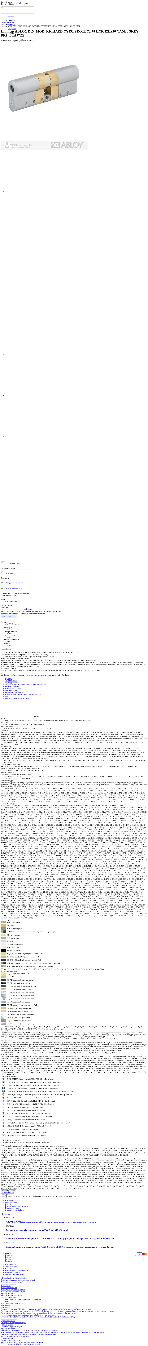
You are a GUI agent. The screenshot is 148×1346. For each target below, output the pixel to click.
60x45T (91, 888)
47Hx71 (22, 866)
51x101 (45, 872)
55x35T (123, 879)
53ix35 (125, 877)
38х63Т (67, 840)
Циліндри (8, 679)
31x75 (49, 816)
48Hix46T (68, 866)
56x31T (132, 881)
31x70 (19, 816)
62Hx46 (100, 892)
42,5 (73, 789)
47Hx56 (116, 864)
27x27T (26, 808)
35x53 (37, 829)
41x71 (110, 849)
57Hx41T (31, 885)
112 (24, 799)
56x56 (54, 883)
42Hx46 (85, 851)
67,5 (111, 791)
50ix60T (87, 868)
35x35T (128, 827)
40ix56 (53, 842)
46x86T (130, 862)
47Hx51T (107, 864)
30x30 (36, 810)
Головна (11, 16)
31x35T (89, 812)
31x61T (117, 814)
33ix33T (40, 821)
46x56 (50, 862)
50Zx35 (20, 872)
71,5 (12, 793)
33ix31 (24, 821)
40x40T (57, 844)
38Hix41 (33, 838)
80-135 (3, 795)
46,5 (90, 789)
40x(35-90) (7, 844)
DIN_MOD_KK (65, 760)
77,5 (120, 793)
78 (126, 793)
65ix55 (91, 894)
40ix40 (124, 840)
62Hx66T (31, 894)
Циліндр (25, 724)
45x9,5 (99, 859)
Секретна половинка (11, 724)
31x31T (66, 812)
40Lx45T (124, 842)
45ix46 (100, 855)
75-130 (82, 793)
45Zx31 (108, 859)
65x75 (102, 896)
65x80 (118, 896)
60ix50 (20, 888)
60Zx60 (59, 890)
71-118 (5, 793)
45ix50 (107, 855)
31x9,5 (104, 816)
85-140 (63, 795)
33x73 (107, 823)
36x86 (90, 834)
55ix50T (62, 879)
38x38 (27, 840)
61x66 (3, 892)
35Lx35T (59, 827)
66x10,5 (142, 896)
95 (17, 797)
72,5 (39, 793)
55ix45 (37, 879)
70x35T (68, 901)
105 (103, 797)
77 (107, 793)
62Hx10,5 (36, 892)
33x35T (37, 823)
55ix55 (70, 879)
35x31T (112, 827)
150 (47, 802)
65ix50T (83, 894)
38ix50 (142, 838)
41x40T (128, 847)
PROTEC (129, 742)
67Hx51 (129, 898)
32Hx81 (6, 821)
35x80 (124, 829)
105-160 (111, 797)
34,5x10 (34, 825)
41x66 (94, 849)
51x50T (103, 872)
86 (69, 795)
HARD (23, 770)
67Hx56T (13, 901)
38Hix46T (62, 838)
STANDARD (26, 779)
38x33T (19, 840)
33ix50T (115, 821)
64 (64, 791)
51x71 (30, 875)
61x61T (141, 890)
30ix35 (115, 808)
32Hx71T (141, 818)
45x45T (126, 857)
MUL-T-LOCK (8, 729)
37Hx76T (118, 836)
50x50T (44, 870)
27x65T (73, 808)
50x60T (76, 870)
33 (21, 789)
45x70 (60, 859)
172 (86, 802)
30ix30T (107, 808)
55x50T (3, 881)
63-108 (57, 791)
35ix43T (109, 825)
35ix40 (91, 825)
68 (117, 791)
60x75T (26, 890)
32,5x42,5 (129, 816)
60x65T (140, 888)
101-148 (71, 797)
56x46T (29, 883)
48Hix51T (87, 866)
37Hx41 (16, 836)
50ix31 (3, 868)
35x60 (68, 829)
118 (55, 799)
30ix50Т (20, 810)
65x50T (46, 896)
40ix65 (70, 842)
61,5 (19, 791)
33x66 (100, 823)
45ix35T (50, 855)
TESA (41, 729)
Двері (7, 696)
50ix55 (70, 868)
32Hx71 (132, 818)
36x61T (35, 834)
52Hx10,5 (64, 875)
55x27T (106, 879)
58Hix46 (124, 885)
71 (145, 791)
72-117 (24, 793)
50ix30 (137, 866)
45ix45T (91, 855)
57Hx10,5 (118, 883)
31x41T (136, 812)
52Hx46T (138, 875)
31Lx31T (140, 810)
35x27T (104, 827)
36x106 (68, 831)
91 (129, 795)
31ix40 (122, 810)
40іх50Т (86, 847)
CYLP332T (129, 777)
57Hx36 (4, 885)
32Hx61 (114, 818)
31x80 (72, 816)
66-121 (93, 791)
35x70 (99, 829)
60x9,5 (50, 890)
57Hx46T (49, 885)
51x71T (38, 875)
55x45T (140, 879)
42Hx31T (38, 851)
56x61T (77, 883)
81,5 (22, 795)
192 (109, 802)
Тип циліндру (6, 746)
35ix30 (43, 825)
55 (136, 789)
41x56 (46, 849)
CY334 (75, 777)
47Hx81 (39, 866)
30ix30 (98, 808)
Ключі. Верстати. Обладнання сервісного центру (23, 694)
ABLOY (26, 729)
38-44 (43, 789)
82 (28, 795)
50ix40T (36, 868)
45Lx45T (48, 857)
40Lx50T (133, 842)
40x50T (96, 844)
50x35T (12, 870)
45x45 (118, 857)
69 (122, 791)
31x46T (22, 814)
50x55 (52, 870)
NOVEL (139, 742)
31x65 (133, 814)
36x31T (85, 831)
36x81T (82, 834)
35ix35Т (83, 825)
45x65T (52, 859)
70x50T (94, 901)
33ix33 (32, 821)
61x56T (125, 890)
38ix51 (3, 840)
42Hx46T (94, 851)
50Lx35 (103, 868)
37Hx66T (108, 836)
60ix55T (37, 888)
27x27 (18, 808)
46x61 (66, 862)
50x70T (108, 870)
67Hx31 (74, 898)
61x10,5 (75, 890)
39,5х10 (75, 840)
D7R (86, 742)
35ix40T (100, 825)
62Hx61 (4, 894)
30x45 (83, 810)
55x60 (27, 881)
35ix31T (59, 825)
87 (80, 795)
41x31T (111, 847)
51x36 (61, 872)
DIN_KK (6, 760)
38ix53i (11, 840)
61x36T (91, 890)
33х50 (138, 823)
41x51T (38, 849)
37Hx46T (43, 836)
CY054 (101, 777)
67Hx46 (111, 898)
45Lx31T (21, 857)
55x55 (11, 881)
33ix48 (106, 821)
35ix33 (67, 825)
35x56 (60, 829)
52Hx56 (22, 877)
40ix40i (132, 840)
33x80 (115, 823)
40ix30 (83, 840)
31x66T (11, 816)
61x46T (108, 890)
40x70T (22, 847)
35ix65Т (33, 827)
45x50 (134, 857)
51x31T (53, 872)
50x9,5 (3, 872)
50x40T (20, 870)
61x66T (11, 892)
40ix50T (28, 842)
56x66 (85, 883)
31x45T (6, 814)
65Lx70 (108, 894)
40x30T (24, 844)
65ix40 (74, 894)
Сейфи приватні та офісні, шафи (17, 698)
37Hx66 (99, 836)
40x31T (32, 844)
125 (103, 799)
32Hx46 (59, 818)
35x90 (11, 831)
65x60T (62, 896)
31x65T (141, 814)
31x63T (125, 814)
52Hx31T (83, 875)
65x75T (110, 896)
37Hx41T (25, 836)
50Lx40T (112, 868)
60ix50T (28, 888)
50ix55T (78, 868)
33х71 (11, 825)
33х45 (130, 823)
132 (142, 799)
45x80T (91, 859)
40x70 (14, 847)
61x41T (100, 890)
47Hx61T (135, 864)
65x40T (20, 896)
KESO (34, 729)
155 (58, 802)
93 (7, 797)
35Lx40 (68, 827)
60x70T (11, 890)
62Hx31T (54, 892)
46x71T (106, 862)
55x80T (98, 881)
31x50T (38, 814)
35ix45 (117, 825)
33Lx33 (132, 821)
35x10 (96, 827)
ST (17, 779)
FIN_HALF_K (121, 760)
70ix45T (41, 901)
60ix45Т (12, 888)
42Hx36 (48, 851)
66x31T (6, 898)
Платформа (5, 730)
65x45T (37, 896)
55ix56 (87, 879)
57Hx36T (13, 885)
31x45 (144, 812)
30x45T (91, 810)
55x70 (59, 881)
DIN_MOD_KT (79, 760)
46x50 (27, 862)
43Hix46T (62, 853)
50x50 (37, 870)
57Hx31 (127, 883)
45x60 (21, 859)
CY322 (26, 777)
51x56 (127, 872)
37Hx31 (124, 834)
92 (140, 795)
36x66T (51, 834)
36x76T (74, 834)
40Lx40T (106, 842)
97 (34, 797)
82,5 (41, 795)
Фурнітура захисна (12, 683)
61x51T (117, 890)
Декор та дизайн (11, 690)
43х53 (26, 855)
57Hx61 (96, 885)
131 (137, 799)
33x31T (13, 823)
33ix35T (57, 821)
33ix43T (90, 821)
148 (41, 802)
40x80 (46, 847)
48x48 (104, 866)
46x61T (74, 862)
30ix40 (132, 808)
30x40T (75, 810)
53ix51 (133, 877)
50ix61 (95, 868)
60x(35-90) (56, 888)
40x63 (135, 844)
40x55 (104, 844)
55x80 (90, 881)
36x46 (124, 831)
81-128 (16, 795)
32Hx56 (96, 818)
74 (57, 793)
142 (19, 802)
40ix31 (91, 840)
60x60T (124, 888)
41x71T (118, 849)
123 (92, 799)
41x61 (70, 849)
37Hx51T (62, 836)
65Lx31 (99, 894)
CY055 (109, 777)
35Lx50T (77, 827)
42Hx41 (66, 851)
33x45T (85, 823)
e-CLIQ (94, 742)
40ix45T (12, 842)
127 (114, 799)
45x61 (37, 859)
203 (120, 802)
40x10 (16, 844)
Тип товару (5, 722)
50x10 (141, 868)
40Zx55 (69, 847)
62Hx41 (82, 892)
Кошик (3, 2)
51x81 (46, 875)
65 (75, 791)
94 (12, 797)
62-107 (31, 791)
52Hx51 (4, 877)
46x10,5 (116, 859)
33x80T (122, 823)
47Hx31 (24, 864)
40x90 (61, 847)
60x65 (132, 888)
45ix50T (124, 855)
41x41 (136, 847)
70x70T (135, 901)
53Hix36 (78, 877)
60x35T (74, 888)
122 (86, 799)
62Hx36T (73, 892)
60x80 (35, 890)
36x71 (59, 834)
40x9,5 (53, 847)
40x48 (81, 844)
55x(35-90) (96, 879)
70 (132, 791)
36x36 (93, 831)
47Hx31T (33, 864)
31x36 (97, 812)
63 (51, 791)
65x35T (12, 896)
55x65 (43, 881)
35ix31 (50, 825)
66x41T (23, 898)
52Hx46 (129, 875)
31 (17, 789)
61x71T (26, 892)
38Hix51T (81, 838)
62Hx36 (64, 892)
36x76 (66, 834)
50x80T (139, 870)
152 (53, 802)
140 (13, 802)
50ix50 (53, 868)
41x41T (144, 847)
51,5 (113, 789)
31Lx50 (13, 812)
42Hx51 (103, 851)
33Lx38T (4, 823)
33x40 (61, 823)
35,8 (31, 789)
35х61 (52, 831)
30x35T (59, 810)
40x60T (127, 844)
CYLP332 (118, 777)
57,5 (2, 791)
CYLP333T (140, 777)
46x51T (42, 862)
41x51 (30, 849)
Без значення (8, 742)
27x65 (65, 808)
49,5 (102, 789)
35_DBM (84, 777)
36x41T (116, 831)
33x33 (21, 823)
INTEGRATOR (111, 742)
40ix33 (108, 840)
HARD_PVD (34, 770)
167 (81, 802)
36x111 (76, 831)
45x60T (29, 859)
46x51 (35, 862)
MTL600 (28, 742)
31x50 (30, 814)
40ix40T (140, 840)
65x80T (126, 896)
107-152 (136, 797)
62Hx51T (128, 892)
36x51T (3, 834)
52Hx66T (68, 877)
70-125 (139, 791)
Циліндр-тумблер (37, 724)
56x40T (3, 883)
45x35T (102, 857)
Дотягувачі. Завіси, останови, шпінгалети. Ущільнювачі (25, 684)
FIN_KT (110, 760)
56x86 (109, 883)
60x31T (66, 888)
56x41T (12, 883)
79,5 (136, 793)
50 (108, 789)
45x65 (44, 859)
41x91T (11, 851)
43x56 (3, 855)
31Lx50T (22, 812)
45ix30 (33, 855)
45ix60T (4, 857)
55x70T (67, 881)
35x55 (44, 829)
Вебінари (11, 24)
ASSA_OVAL (141, 760)
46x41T (3, 862)
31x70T (26, 816)
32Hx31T (13, 818)
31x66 (3, 816)
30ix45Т (12, 810)
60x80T (42, 890)
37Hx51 (53, 836)
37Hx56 (71, 836)
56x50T (37, 883)
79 (131, 793)
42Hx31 (29, 851)
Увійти (17, 3)
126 (108, 799)
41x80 (133, 849)
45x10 (77, 857)
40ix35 (116, 840)
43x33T (123, 853)
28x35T (82, 808)
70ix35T (32, 901)
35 (26, 789)
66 (80, 791)
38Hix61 (101, 838)
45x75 (76, 859)
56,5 (141, 789)
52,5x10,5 (54, 875)
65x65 (70, 896)
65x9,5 (134, 896)
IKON (49, 729)
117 (49, 799)
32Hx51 (77, 818)
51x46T (95, 872)
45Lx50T (58, 857)
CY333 (67, 777)
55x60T (35, 881)
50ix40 (27, 868)
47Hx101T (14, 864)
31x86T (96, 816)
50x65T (92, 870)
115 (35, 799)
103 (92, 797)
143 (24, 802)
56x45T (20, 883)
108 (129, 797)
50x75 (116, 870)
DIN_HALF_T (51, 760)
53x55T (3, 879)
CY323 (34, 777)
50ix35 (11, 868)
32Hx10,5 (139, 816)
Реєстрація (24, 3)
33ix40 (65, 821)
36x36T (100, 831)
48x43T (96, 866)
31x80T (80, 816)
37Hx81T (128, 836)
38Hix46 (53, 838)
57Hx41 (22, 885)
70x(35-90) (50, 901)
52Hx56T (31, 877)
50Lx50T (122, 868)
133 (2, 802)
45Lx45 (39, 857)
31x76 (65, 816)
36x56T (19, 834)
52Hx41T (119, 875)
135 (8, 802)
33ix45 (98, 821)
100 (49, 797)
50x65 (84, 870)
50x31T (3, 870)
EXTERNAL (8, 779)
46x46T (19, 862)
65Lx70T (117, 894)
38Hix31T (4, 838)
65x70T (94, 896)
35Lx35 (50, 827)
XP (17, 770)
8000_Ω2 (58, 742)
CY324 (42, 777)
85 (57, 795)
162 (75, 802)
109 (143, 797)
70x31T (60, 901)
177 (92, 802)
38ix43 (134, 838)
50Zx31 (11, 872)
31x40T (120, 812)
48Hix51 (78, 866)
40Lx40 (97, 842)
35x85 (139, 829)
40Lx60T (143, 842)
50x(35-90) (132, 868)
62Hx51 (119, 892)
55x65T (51, 881)
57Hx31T (136, 883)
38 (37, 789)
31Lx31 (130, 810)
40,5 (61, 789)
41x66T (102, 849)
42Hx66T (14, 853)
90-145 (122, 795)
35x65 (83, 829)
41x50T (22, 849)
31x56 (77, 814)
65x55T (54, 896)
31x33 (74, 812)
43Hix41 (43, 853)
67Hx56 (4, 901)
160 (69, 802)
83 (47, 795)
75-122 (74, 793)
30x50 (99, 810)
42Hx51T (112, 851)
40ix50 (20, 842)
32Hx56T (105, 818)
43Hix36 (23, 853)
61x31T (83, 890)
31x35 (81, 812)
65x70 (86, 896)
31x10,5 (42, 812)
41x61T (78, 849)
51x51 (111, 872)
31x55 (61, 814)
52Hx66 (59, 877)
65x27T (136, 894)
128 (120, 799)
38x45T (44, 840)
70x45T (85, 901)
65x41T (29, 896)
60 (14, 791)
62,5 (45, 791)
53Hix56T (116, 877)
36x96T (106, 834)
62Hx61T (13, 894)
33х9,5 (26, 825)
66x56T (48, 898)
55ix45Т (46, 879)
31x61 (109, 814)
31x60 (93, 814)
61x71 (19, 892)
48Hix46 (58, 866)
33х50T (3, 825)
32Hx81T (15, 821)
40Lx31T (78, 842)
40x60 (120, 844)
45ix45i (83, 855)
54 (125, 789)
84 (52, 795)
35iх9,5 (41, 827)
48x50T (112, 866)
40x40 (49, 844)
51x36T (69, 872)
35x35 (120, 827)
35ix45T (126, 825)
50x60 (68, 870)
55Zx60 (114, 881)
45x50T (142, 857)
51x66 (14, 875)
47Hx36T (52, 864)
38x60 (59, 840)
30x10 (28, 810)
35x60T (75, 829)
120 (66, 799)
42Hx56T (130, 851)
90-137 (114, 795)
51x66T (22, 875)
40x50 (88, 844)
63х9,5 (66, 894)
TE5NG (17, 745)
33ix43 (82, 821)
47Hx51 (98, 864)
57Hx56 (77, 885)
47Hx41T (70, 864)
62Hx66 (22, 894)
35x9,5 (3, 831)
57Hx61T (105, 885)
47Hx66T (13, 866)
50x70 (100, 870)
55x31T (114, 879)
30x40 (67, 810)
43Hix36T (33, 853)
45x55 (5, 859)
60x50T (100, 888)
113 (30, 799)
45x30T (85, 857)
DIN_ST (26, 760)
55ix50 (54, 879)
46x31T (133, 859)
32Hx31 (4, 818)
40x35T (41, 844)
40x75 (30, 847)
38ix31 (109, 838)
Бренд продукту (7, 726)
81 (10, 795)
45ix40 (58, 855)
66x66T (65, 898)
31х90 (112, 816)
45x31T (93, 857)
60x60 (116, 888)
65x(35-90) (127, 894)
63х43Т (58, 894)
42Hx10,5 (20, 851)
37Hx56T (80, 836)
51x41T (78, 872)
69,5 (127, 791)
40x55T (112, 844)
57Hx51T (68, 885)
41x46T (13, 849)
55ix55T (79, 879)
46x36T (141, 859)
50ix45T (45, 868)
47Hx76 (31, 866)
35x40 (136, 827)
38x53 (52, 840)
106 (118, 797)
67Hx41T (101, 898)
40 (49, 789)
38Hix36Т (23, 838)
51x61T (6, 875)
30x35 (52, 810)
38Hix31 (138, 836)
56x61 (69, 883)
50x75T (124, 870)
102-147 (85, 797)
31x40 (113, 812)
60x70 (3, 890)
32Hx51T (86, 818)
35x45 (5, 829)
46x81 (114, 862)
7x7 (121, 742)
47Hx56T (125, 864)
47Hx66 (4, 866)
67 (106, 791)
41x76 (126, 849)
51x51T (119, 872)
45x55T (13, 859)
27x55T (57, 808)
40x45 (65, 844)
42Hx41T (75, 851)
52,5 (119, 789)
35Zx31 (18, 831)
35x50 (21, 829)
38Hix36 (14, 838)
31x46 (14, 814)
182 (98, 802)
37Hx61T (90, 836)
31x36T (105, 812)
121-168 (79, 799)
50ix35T (19, 868)
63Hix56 (50, 894)
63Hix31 (41, 894)
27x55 (50, 808)
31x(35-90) (32, 812)
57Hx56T (86, 885)
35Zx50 (27, 831)
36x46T (132, 831)
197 (115, 802)
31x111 (50, 812)
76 (88, 793)
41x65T (86, 849)
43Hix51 (72, 853)
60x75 (19, 890)
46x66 (82, 862)
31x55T (69, 814)
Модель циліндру (7, 772)
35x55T (52, 829)
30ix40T (140, 808)
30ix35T (124, 808)
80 (142, 793)
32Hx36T (31, 818)
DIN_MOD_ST (9, 762)
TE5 (101, 742)
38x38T (35, 840)
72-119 (32, 793)
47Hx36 (43, 864)
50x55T (60, 870)
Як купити (12, 29)
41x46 (5, 849)
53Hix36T (87, 877)
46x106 (124, 859)
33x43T (76, 823)
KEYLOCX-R (6, 745)
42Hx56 (121, 851)
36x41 (108, 831)
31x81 (88, 816)
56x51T (46, 883)
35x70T (107, 829)
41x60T (62, 849)
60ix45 (3, 888)
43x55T (139, 853)
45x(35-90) (68, 857)
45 (85, 789)
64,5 (69, 791)
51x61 (143, 872)
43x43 (131, 853)
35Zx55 (35, 831)
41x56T (53, 849)
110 (4, 799)
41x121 (103, 847)
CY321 (18, 777)
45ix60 (140, 855)
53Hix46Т (97, 877)
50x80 (132, 870)
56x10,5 (123, 881)
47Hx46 (79, 864)
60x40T (83, 888)
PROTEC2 (48, 742)
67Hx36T (91, 898)
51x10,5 (37, 872)
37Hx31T (133, 834)
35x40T (144, 827)
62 (25, 791)
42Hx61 (140, 851)
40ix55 (36, 842)
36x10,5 (60, 831)
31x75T (57, 816)
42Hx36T (57, 851)
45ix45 (75, 855)
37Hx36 (143, 834)
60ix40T (141, 885)
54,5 (130, 789)
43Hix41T (52, 853)
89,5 (103, 795)
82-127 (34, 795)
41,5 (67, 789)
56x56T (61, 883)
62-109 (39, 791)
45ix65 (12, 857)
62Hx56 (137, 892)
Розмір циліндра (7, 781)
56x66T (93, 883)
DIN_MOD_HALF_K (96, 760)
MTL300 (67, 742)
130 (131, 799)
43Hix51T (81, 853)
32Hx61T (123, 818)
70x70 (127, 901)
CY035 (93, 777)
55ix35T (12, 879)
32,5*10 (120, 816)
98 (39, 797)
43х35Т (11, 855)
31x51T (53, 814)
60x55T (108, 888)
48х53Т (129, 866)
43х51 (19, 855)
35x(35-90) (87, 827)
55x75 (75, 881)
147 (36, 802)
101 (63, 797)
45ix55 (132, 855)
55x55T (19, 881)
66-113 (86, 791)
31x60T (101, 814)
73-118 (51, 793)
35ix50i (142, 825)
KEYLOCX (77, 742)
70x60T (111, 901)
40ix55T (45, 842)
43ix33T (107, 853)
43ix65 (115, 853)
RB (18, 729)
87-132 (86, 795)
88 (93, 795)
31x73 (42, 816)
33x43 (68, 823)
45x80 (83, 859)
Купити (29, 609)
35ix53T (15, 827)
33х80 (19, 825)
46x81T (121, 862)
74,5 (62, 793)
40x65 (143, 844)
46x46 (11, 862)
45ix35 (41, 855)
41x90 (140, 849)
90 (108, 795)
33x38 (45, 823)
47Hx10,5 (4, 864)
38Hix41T (43, 838)
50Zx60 (28, 872)
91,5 (134, 795)
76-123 (95, 793)
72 (18, 793)
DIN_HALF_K (37, 760)
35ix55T (24, 827)
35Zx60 (44, 831)
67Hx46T (120, 898)
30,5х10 (90, 808)
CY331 (51, 777)
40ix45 (3, 842)
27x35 (34, 808)
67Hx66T (22, 901)
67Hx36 (82, 898)
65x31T (3, 896)
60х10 (67, 890)
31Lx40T (4, 812)
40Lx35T (88, 842)
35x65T (91, 829)
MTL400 (38, 742)
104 (98, 797)
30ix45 (3, 810)
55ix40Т (29, 879)
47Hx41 (61, 864)
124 (97, 799)
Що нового (12, 20)
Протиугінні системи (13, 688)
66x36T (14, 898)
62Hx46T (109, 892)
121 (72, 799)
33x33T (29, 823)
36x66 (43, 834)
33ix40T (74, 821)
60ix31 (132, 885)
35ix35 (75, 825)
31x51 (46, 814)
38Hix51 (72, 838)
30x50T (107, 810)
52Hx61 (40, 877)
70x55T (102, 901)
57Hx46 (40, 885)
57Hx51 (59, 885)
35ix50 (134, 825)
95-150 (23, 797)
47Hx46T (88, 864)
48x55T (121, 866)
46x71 (98, 862)
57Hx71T (114, 885)
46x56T (58, 862)
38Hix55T (91, 838)
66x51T (40, 898)
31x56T (85, 814)
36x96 (98, 834)
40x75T (38, 847)
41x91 (3, 851)
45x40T (110, 857)
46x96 (138, 862)
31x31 (58, 812)
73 (45, 793)
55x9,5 (106, 881)
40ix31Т (100, 840)
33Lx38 (140, 821)
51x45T (86, 872)
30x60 (115, 810)
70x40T (77, 901)
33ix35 (48, 821)
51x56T (135, 872)
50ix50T (62, 868)
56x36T (140, 881)
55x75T (82, 881)
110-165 (12, 799)
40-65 (55, 789)
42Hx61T (4, 853)
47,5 (96, 789)
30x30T (44, 810)
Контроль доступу (12, 686)
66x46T (31, 898)
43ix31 (90, 853)
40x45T (73, 844)
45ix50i (115, 855)
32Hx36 (22, 818)
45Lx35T (30, 857)
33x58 (93, 823)
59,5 (8, 791)
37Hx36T (6, 836)
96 (29, 797)
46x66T (90, 862)
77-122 (113, 793)
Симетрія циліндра (8, 804)
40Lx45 (115, 842)
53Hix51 (107, 877)
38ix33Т (126, 838)
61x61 (133, 890)
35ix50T (6, 827)
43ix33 (98, 853)
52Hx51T (13, 877)
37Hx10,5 (115, 834)
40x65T (6, 847)
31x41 (128, 812)
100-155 (56, 797)
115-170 (42, 799)
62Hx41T (91, 892)
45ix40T (67, 855)
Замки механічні (11, 681)
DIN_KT (16, 760)
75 (68, 793)
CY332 (59, 777)
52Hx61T (49, 877)
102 (78, 797)
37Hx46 (34, 836)
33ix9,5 (123, 821)
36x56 (11, 834)
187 (103, 802)
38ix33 (117, 838)
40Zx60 (77, 847)
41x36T (120, 847)
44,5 (79, 789)
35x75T (116, 829)
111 (19, 799)
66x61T (57, 898)
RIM (131, 760)
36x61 (27, 834)
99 (44, 797)
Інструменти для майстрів (14, 692)
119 (60, 799)
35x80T (131, 829)
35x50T (29, 829)
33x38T (53, 823)
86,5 (74, 795)
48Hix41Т (48, 866)
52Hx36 (92, 875)
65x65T (78, 896)
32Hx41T (49, 818)
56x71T (101, 883)
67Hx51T (138, 898)
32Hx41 (40, 818)
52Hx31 (73, 875)
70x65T (119, 901)
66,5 (100, 791)
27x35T (42, 808)
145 (30, 802)
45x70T (68, 859)
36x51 (140, 831)
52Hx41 (110, 875)
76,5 (101, 793)
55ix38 (20, 879)
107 (123, 797)
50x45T (29, 870)
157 (64, 802)
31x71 (35, 816)
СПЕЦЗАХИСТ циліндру (10, 764)
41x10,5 (95, 847)
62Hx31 (45, 892)
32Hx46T (68, 818)
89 (97, 795)
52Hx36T (101, 875)
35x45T (13, 829)
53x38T (141, 877)
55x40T (131, 879)
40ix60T (62, 842)
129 (125, 799)
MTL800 (19, 742)
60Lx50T (46, 888)
